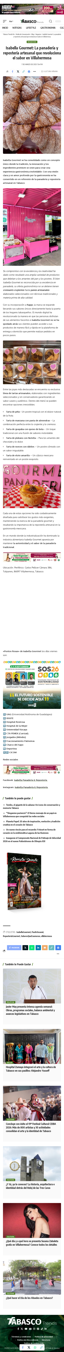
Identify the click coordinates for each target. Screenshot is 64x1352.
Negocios (32, 42)
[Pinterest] (38, 1329)
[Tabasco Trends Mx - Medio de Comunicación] (32, 21)
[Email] (45, 947)
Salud (9, 1063)
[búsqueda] (50, 21)
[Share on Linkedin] (38, 947)
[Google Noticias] (30, 1329)
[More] (34, 71)
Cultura (10, 1119)
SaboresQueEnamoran (30, 936)
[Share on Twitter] (18, 71)
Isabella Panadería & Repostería (31, 780)
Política (10, 1002)
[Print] (29, 71)
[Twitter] (22, 1329)
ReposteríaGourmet (11, 936)
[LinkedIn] (45, 1329)
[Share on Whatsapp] (35, 1347)
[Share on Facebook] (12, 71)
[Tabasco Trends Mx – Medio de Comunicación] (32, 1321)
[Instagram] (34, 1329)
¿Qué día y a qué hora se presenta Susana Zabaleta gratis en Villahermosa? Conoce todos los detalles (32, 1242)
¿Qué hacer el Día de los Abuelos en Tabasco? (29, 1298)
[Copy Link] (23, 71)
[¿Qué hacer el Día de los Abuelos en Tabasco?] (32, 1277)
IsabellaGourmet (24, 932)
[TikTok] (42, 1329)
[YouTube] (26, 1329)
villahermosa (46, 936)
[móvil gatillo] (5, 21)
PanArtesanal (37, 932)
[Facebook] (18, 1329)
